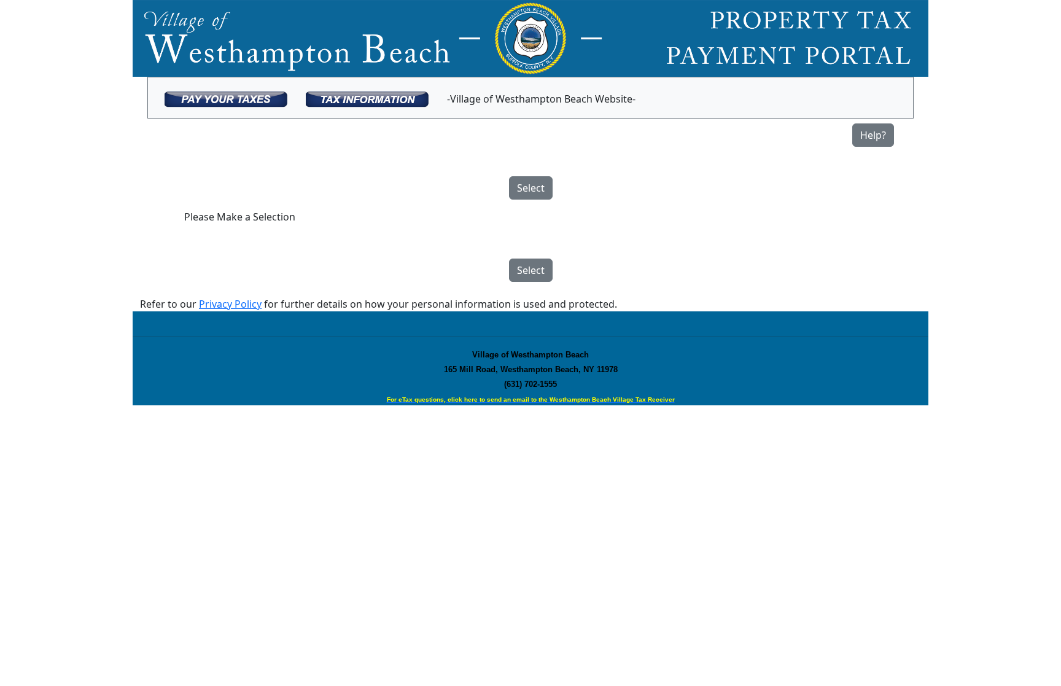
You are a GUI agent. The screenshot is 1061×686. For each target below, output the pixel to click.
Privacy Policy (230, 304)
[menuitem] (226, 97)
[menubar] (400, 97)
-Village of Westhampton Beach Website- (541, 99)
